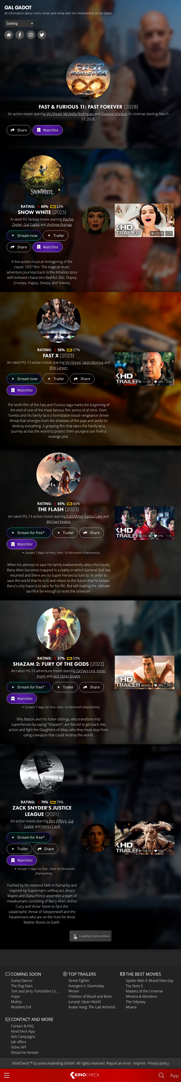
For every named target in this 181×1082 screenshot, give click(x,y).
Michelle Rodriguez (78, 113)
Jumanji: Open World (84, 1001)
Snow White (42, 212)
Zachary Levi (85, 670)
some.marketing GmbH (56, 1063)
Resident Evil (21, 1007)
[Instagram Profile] (30, 34)
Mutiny (16, 1001)
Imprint (139, 1063)
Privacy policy (158, 1063)
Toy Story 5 (134, 986)
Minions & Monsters (141, 996)
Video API (18, 1047)
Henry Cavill (50, 826)
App (174, 1075)
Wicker (73, 991)
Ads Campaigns (23, 1036)
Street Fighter (79, 980)
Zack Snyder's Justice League (42, 811)
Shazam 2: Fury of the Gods (58, 663)
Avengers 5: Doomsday (86, 986)
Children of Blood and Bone (90, 996)
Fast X (58, 355)
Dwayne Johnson (114, 113)
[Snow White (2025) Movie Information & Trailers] (42, 177)
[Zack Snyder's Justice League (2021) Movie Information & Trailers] (42, 773)
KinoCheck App (23, 1031)
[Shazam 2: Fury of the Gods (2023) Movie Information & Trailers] (58, 629)
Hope (15, 996)
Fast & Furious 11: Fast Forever (88, 106)
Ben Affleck (58, 821)
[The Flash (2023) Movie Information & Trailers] (58, 474)
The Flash (58, 509)
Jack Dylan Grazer (66, 676)
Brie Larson (58, 367)
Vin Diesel (54, 113)
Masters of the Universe (144, 991)
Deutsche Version (24, 1052)
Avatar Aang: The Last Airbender (93, 1007)
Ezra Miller (74, 516)
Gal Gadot (32, 224)
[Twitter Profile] (42, 34)
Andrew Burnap (59, 224)
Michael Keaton (59, 521)
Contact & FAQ (22, 1026)
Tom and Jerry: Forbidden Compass (36, 991)
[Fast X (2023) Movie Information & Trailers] (58, 321)
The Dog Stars (21, 986)
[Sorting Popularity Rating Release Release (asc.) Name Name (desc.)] (19, 23)
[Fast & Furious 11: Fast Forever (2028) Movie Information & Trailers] (88, 77)
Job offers (18, 1042)
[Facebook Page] (19, 34)
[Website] (8, 34)
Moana (131, 1007)
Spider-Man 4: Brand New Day (149, 980)
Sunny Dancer (22, 980)
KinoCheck (20, 1063)
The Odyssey (135, 1001)
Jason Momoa (92, 362)
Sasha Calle (93, 516)
